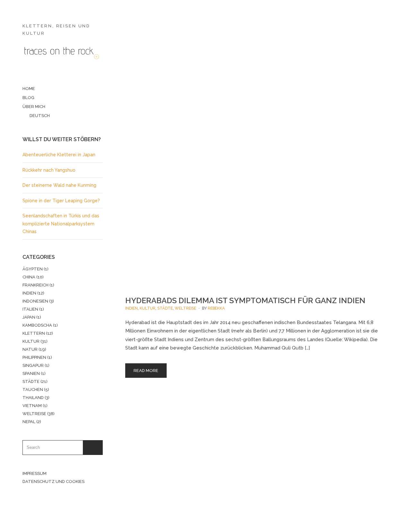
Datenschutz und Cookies (53, 481)
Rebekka (216, 308)
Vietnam (32, 405)
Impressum (34, 473)
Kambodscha (37, 325)
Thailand (33, 397)
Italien (30, 309)
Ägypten (32, 269)
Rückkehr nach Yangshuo (48, 170)
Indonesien (35, 301)
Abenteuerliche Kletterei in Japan (58, 154)
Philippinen (34, 357)
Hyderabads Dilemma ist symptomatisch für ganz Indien (245, 300)
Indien (29, 293)
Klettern (33, 333)
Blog (28, 97)
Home (28, 88)
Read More (146, 370)
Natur (30, 349)
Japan (28, 317)
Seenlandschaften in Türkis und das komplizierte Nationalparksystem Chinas (60, 223)
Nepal (28, 421)
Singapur (33, 365)
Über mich (33, 106)
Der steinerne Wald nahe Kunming (59, 185)
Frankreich (35, 285)
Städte (30, 381)
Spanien (31, 373)
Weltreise (34, 413)
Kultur (30, 341)
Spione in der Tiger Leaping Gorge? (61, 200)
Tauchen (32, 389)
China (28, 277)
